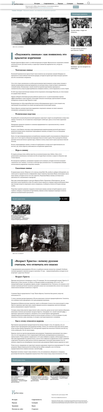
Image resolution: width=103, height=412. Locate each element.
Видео (34, 406)
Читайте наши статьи (40, 199)
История (37, 3)
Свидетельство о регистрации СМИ (60, 394)
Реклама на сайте (17, 409)
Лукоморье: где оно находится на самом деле (80, 67)
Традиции (80, 3)
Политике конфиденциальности (45, 7)
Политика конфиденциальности (59, 397)
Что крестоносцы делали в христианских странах (78, 49)
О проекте (35, 409)
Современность (49, 3)
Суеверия (70, 3)
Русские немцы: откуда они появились (79, 31)
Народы (60, 3)
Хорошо (76, 6)
